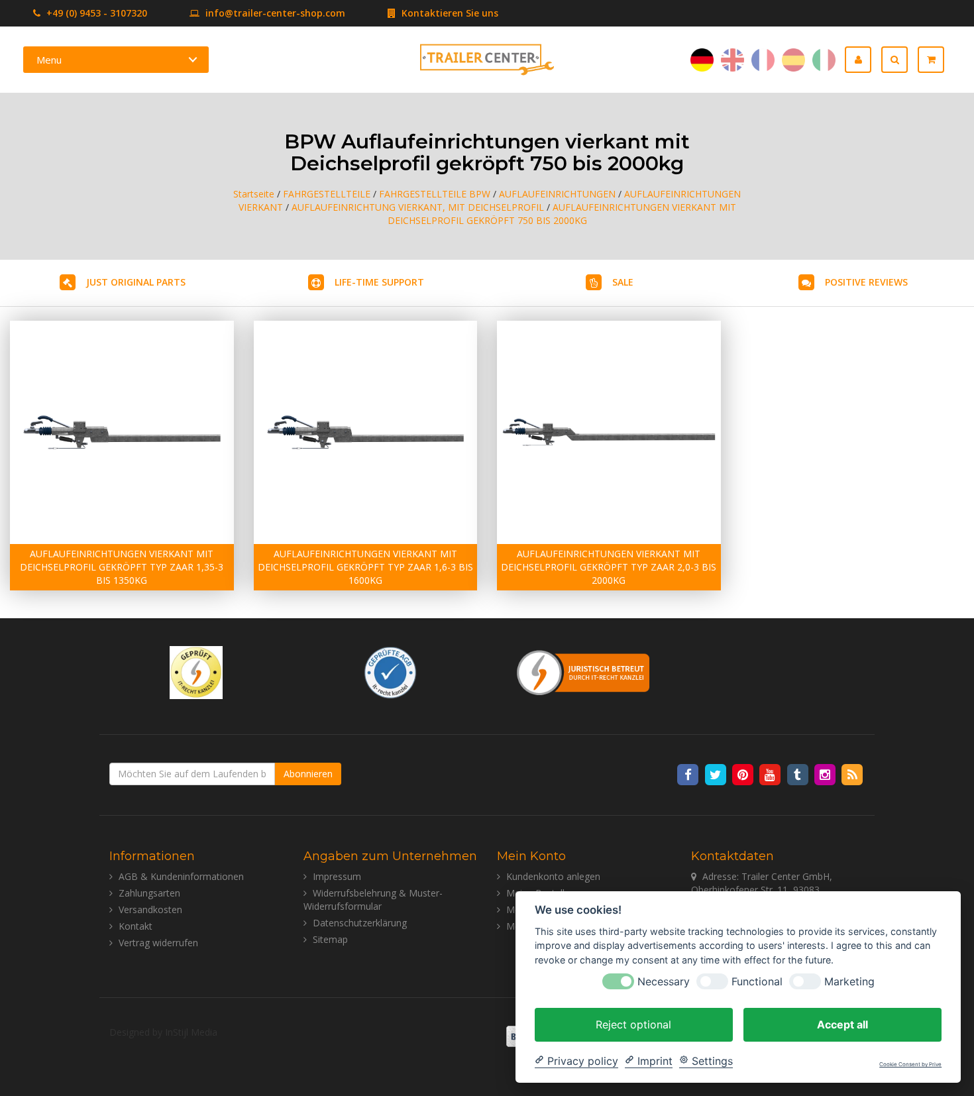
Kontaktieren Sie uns (448, 13)
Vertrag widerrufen (158, 942)
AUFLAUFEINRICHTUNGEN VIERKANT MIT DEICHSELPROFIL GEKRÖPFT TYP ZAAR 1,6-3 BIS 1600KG (365, 566)
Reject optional (633, 1023)
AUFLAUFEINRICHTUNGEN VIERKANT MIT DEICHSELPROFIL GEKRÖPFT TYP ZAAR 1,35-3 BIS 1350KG (121, 566)
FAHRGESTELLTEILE (326, 194)
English (732, 60)
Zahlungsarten (149, 893)
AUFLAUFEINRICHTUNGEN (557, 194)
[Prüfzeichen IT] (196, 671)
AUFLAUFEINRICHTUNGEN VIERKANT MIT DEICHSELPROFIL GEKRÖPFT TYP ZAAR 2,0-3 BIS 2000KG (608, 566)
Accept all (842, 1023)
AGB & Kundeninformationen (181, 876)
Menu (49, 59)
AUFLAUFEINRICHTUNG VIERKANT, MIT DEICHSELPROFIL (418, 207)
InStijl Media (191, 1032)
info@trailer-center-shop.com (275, 13)
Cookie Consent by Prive (910, 1065)
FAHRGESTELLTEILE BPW (434, 194)
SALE (622, 282)
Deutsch (702, 60)
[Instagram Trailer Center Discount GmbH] (825, 773)
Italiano (824, 60)
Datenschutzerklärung (360, 922)
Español (793, 60)
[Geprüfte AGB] (390, 671)
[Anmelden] (863, 59)
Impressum (337, 876)
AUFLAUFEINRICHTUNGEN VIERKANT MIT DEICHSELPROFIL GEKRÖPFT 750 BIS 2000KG (562, 214)
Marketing (849, 981)
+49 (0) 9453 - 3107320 (95, 13)
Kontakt (135, 926)
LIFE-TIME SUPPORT (379, 282)
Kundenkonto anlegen (553, 876)
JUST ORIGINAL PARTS (136, 282)
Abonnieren (308, 773)
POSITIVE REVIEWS (866, 282)
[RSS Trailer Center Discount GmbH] (852, 773)
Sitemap (330, 939)
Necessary (663, 981)
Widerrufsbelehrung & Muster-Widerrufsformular (373, 899)
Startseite (253, 194)
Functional (757, 981)
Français (763, 60)
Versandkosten (150, 909)
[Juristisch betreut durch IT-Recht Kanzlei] (583, 671)
